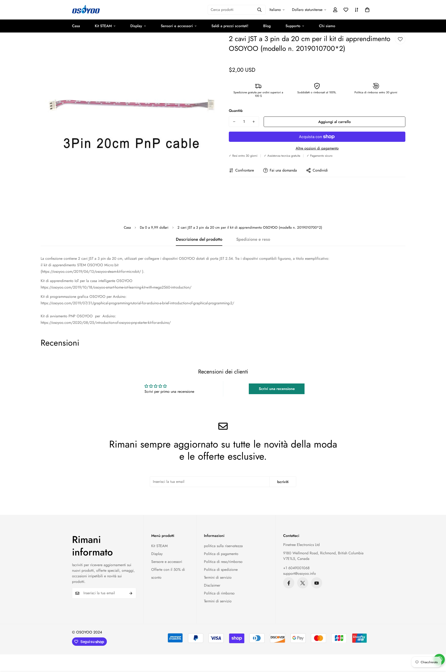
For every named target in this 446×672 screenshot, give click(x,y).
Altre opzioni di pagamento (317, 148)
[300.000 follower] (288, 583)
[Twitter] (302, 583)
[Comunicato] (316, 583)
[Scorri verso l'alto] (437, 646)
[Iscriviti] (131, 593)
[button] (367, 9)
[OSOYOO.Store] (86, 10)
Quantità (236, 110)
